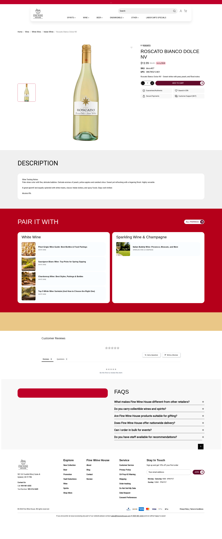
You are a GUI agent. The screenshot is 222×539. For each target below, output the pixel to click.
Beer (65, 470)
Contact (89, 474)
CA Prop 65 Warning (127, 474)
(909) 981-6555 (138, 516)
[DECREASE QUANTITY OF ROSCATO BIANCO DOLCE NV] (143, 83)
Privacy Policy (125, 470)
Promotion (67, 474)
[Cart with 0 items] (187, 11)
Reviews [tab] (46, 359)
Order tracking (125, 484)
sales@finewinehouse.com (121, 516)
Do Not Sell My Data (127, 488)
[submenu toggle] (77, 17)
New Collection (69, 465)
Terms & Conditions (196, 509)
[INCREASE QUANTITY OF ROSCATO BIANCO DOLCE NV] (152, 83)
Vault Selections (70, 479)
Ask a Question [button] (152, 355)
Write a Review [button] (172, 355)
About (88, 465)
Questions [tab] (60, 359)
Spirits (66, 488)
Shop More (67, 493)
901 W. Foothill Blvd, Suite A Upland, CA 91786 (29, 475)
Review (89, 479)
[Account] (180, 11)
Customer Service (126, 465)
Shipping (122, 479)
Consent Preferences (128, 497)
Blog (88, 470)
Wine (65, 484)
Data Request (124, 493)
